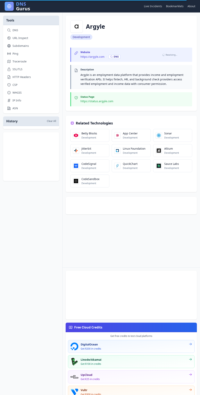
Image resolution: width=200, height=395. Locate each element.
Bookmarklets (175, 6)
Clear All (51, 121)
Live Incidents (153, 6)
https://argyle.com (92, 57)
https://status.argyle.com (96, 101)
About (191, 6)
